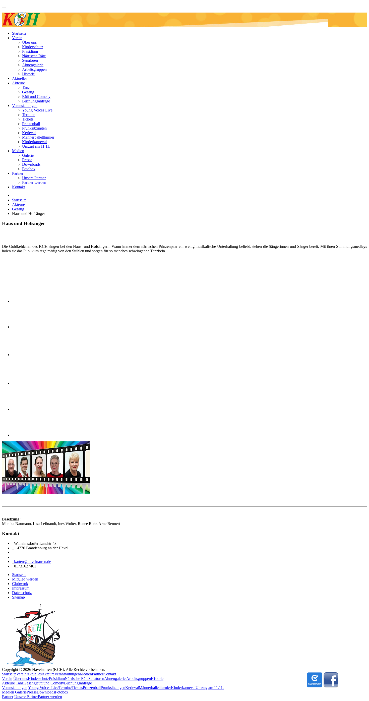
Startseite (19, 33)
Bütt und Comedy (36, 96)
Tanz (26, 87)
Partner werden (34, 182)
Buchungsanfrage (36, 101)
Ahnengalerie (32, 65)
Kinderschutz (32, 47)
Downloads (31, 164)
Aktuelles (19, 78)
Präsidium (30, 51)
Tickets (27, 119)
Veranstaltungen (24, 105)
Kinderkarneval (34, 142)
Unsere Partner (34, 178)
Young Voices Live (37, 110)
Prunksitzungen (34, 128)
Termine (28, 114)
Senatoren (30, 60)
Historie (28, 74)
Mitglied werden (25, 579)
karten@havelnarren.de (32, 561)
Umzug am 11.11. (36, 146)
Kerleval (29, 133)
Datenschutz (22, 593)
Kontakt (18, 187)
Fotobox (28, 169)
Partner (17, 173)
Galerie (28, 155)
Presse (27, 160)
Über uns (29, 42)
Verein (17, 38)
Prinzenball (31, 124)
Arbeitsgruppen (34, 69)
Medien (18, 151)
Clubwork (20, 583)
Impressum (20, 588)
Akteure (18, 83)
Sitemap (18, 597)
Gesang (28, 92)
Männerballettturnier (38, 137)
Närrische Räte (34, 56)
